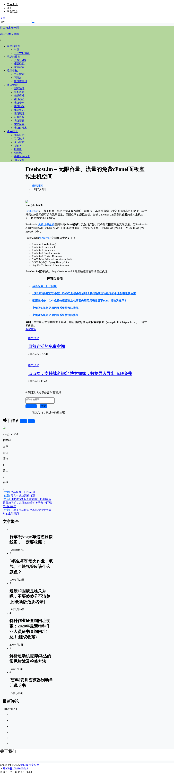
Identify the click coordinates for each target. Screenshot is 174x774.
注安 (9, 7)
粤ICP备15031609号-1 (15, 768)
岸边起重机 (13, 46)
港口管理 (12, 84)
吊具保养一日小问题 (19, 492)
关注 (23, 421)
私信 (31, 421)
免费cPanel (45, 237)
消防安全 (12, 11)
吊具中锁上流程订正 (19, 495)
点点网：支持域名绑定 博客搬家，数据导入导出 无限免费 (80, 373)
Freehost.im (31, 211)
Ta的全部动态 (11, 513)
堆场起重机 (13, 56)
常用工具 (12, 4)
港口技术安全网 (29, 764)
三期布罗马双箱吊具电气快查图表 (27, 509)
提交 (43, 406)
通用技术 (12, 131)
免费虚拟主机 (46, 224)
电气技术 (37, 185)
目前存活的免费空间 (46, 346)
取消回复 (31, 406)
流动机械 (12, 70)
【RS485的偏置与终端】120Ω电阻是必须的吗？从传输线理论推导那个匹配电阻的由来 (27, 503)
